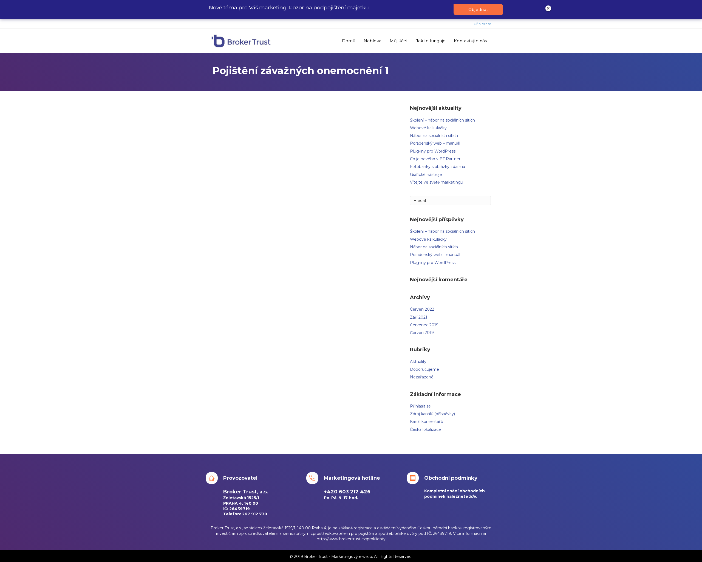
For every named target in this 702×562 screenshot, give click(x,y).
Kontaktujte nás (470, 40)
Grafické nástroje (426, 174)
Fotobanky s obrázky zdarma (437, 166)
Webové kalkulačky (428, 127)
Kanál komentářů (426, 421)
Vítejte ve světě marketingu (436, 182)
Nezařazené (422, 377)
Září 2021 (418, 317)
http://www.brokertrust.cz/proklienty (351, 538)
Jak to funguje (431, 40)
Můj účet (399, 40)
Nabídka (372, 40)
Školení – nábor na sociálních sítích (442, 120)
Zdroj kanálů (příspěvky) (432, 413)
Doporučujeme (424, 369)
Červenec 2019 (424, 324)
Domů (348, 40)
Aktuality (418, 361)
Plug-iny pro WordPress (432, 151)
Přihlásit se (482, 24)
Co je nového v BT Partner (435, 158)
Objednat (478, 9)
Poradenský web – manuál (435, 143)
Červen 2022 (422, 309)
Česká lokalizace (425, 429)
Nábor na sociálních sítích (434, 135)
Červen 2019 (422, 332)
